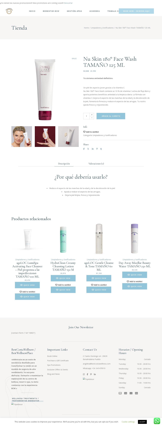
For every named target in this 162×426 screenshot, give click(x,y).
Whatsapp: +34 (89, 368)
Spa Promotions (53, 365)
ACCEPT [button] (142, 422)
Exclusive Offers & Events (57, 369)
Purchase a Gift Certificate (58, 360)
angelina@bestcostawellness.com (96, 364)
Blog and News (53, 374)
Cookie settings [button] (128, 421)
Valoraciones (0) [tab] (96, 163)
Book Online (52, 356)
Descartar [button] (68, 3)
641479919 (100, 368)
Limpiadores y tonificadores (105, 135)
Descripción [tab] (64, 163)
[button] (91, 132)
